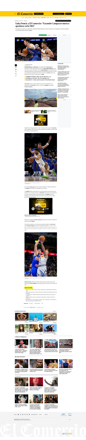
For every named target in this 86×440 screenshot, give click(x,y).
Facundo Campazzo (37, 303)
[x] (20, 414)
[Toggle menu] (15, 14)
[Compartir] (16, 65)
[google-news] (29, 414)
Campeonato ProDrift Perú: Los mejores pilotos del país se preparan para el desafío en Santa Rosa (65, 351)
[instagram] (22, 414)
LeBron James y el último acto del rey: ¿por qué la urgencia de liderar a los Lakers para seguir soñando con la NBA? (21, 371)
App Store (40, 414)
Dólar (50, 17)
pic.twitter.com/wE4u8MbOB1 (31, 215)
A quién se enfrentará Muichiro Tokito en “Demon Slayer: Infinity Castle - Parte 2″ (21, 405)
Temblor (47, 17)
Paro (53, 17)
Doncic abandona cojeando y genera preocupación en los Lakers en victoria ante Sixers (51, 370)
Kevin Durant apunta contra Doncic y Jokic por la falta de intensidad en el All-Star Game (36, 370)
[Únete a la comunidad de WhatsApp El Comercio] (43, 35)
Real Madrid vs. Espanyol (36, 17)
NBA (42, 303)
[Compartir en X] (16, 72)
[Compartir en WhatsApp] (16, 67)
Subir (69, 419)
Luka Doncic (31, 303)
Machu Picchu (61, 17)
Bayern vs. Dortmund (28, 17)
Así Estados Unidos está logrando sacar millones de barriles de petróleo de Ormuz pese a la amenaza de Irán (63, 79)
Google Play (46, 414)
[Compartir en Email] (16, 74)
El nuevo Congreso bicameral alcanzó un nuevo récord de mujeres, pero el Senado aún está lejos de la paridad (63, 96)
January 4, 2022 (37, 216)
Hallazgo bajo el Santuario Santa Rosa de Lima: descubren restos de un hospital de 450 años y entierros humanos (63, 67)
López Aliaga (56, 17)
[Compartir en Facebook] (16, 69)
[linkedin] (27, 414)
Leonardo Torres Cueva (29, 64)
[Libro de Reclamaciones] (70, 414)
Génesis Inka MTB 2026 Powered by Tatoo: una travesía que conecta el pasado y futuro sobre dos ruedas (51, 350)
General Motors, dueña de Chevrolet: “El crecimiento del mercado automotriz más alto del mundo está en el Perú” (63, 85)
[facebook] (18, 414)
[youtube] (24, 414)
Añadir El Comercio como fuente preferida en (63, 20)
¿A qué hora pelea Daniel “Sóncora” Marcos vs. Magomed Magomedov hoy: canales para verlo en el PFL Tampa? (21, 351)
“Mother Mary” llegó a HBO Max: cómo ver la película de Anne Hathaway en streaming (36, 388)
